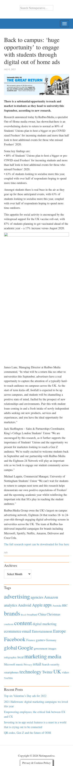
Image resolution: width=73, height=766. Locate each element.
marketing (35, 656)
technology (30, 671)
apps (47, 605)
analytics (10, 605)
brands (12, 613)
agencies (37, 597)
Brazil (23, 614)
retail (37, 664)
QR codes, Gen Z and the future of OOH (27, 733)
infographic (10, 657)
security (54, 664)
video (65, 672)
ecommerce (12, 631)
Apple (37, 605)
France (30, 640)
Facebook (15, 639)
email (26, 631)
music (19, 664)
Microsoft (9, 664)
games (40, 640)
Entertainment (42, 631)
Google (25, 647)
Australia (57, 605)
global (10, 647)
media (54, 656)
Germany (51, 640)
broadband (32, 614)
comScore (8, 624)
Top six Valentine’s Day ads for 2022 (25, 696)
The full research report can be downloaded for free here (36, 544)
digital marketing (44, 623)
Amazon (51, 597)
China (42, 614)
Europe (59, 631)
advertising (17, 596)
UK (57, 671)
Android (24, 605)
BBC (65, 605)
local (20, 657)
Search (45, 664)
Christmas (53, 614)
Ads (6, 552)
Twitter (47, 672)
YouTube (8, 678)
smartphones (11, 672)
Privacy (28, 664)
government (40, 648)
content (23, 623)
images (52, 648)
